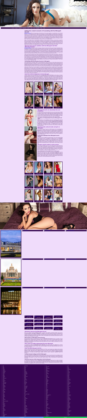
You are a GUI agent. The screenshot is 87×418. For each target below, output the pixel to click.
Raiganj (47, 405)
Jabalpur (4, 375)
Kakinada (25, 381)
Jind (67, 366)
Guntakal (68, 391)
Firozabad (4, 392)
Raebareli (47, 397)
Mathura (25, 374)
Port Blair (68, 381)
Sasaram (68, 377)
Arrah (25, 404)
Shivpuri (47, 411)
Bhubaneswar (4, 383)
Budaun (68, 368)
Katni (46, 374)
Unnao (46, 413)
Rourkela (25, 400)
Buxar (68, 412)
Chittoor (47, 398)
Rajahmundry (25, 376)
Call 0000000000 (21, 417)
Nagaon (68, 375)
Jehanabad (68, 414)
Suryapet (68, 400)
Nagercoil (47, 370)
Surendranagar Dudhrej (49, 412)
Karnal (25, 392)
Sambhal (47, 375)
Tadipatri (68, 404)
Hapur (25, 403)
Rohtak (25, 369)
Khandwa (47, 389)
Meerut (3, 368)
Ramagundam (47, 366)
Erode (68, 370)
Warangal (4, 391)
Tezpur (68, 413)
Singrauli (47, 376)
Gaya (3, 407)
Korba (25, 370)
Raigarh (68, 384)
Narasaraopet (69, 399)
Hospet (47, 382)
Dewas (25, 390)
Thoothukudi (25, 412)
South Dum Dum (5, 414)
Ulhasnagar (4, 399)
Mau (24, 396)
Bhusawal (47, 399)
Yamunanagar (47, 377)
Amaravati (68, 411)
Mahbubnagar (69, 369)
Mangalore (4, 403)
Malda (46, 384)
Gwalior (3, 374)
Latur (24, 366)
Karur (25, 414)
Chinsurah (47, 414)
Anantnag (68, 403)
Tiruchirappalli (4, 382)
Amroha (47, 392)
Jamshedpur (4, 389)
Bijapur (25, 377)
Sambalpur (47, 404)
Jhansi (3, 400)
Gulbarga (4, 396)
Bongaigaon (68, 383)
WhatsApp (65, 417)
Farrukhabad (25, 398)
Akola (3, 411)
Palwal (68, 389)
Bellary (3, 413)
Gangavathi (68, 407)
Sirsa (46, 406)
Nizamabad (25, 382)
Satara (68, 396)
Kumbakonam (69, 382)
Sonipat (25, 397)
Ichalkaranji (25, 391)
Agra (3, 366)
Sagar (25, 399)
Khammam (47, 403)
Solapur (4, 377)
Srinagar (4, 370)
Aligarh (3, 381)
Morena (47, 391)
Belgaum (4, 404)
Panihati (25, 367)
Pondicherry (25, 411)
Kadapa (25, 375)
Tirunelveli (4, 405)
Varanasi (4, 369)
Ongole (47, 385)
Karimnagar (25, 406)
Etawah (25, 407)
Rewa (25, 413)
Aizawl (25, 389)
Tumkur (25, 384)
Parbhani (25, 383)
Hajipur (68, 376)
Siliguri (3, 398)
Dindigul (47, 381)
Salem (3, 384)
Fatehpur (47, 396)
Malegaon (4, 406)
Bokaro (3, 412)
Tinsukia (68, 390)
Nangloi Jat (47, 383)
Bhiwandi (4, 385)
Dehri (68, 385)
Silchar (46, 367)
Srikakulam (68, 392)
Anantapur (25, 405)
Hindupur (68, 374)
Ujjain (3, 397)
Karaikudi (68, 405)
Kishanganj (68, 406)
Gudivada (68, 397)
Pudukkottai (68, 398)
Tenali (46, 369)
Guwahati (4, 376)
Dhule (25, 368)
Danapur (47, 407)
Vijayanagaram (48, 368)
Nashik (3, 367)
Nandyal (47, 390)
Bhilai (3, 390)
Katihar (68, 367)
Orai (46, 400)
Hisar (24, 385)
